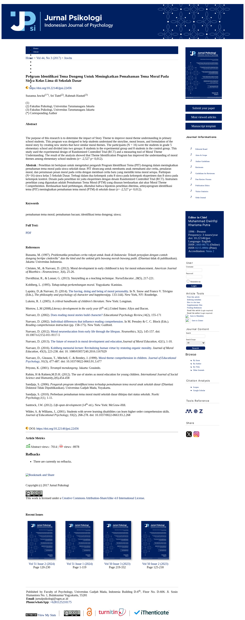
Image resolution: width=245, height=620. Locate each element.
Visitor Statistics (201, 191)
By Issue (196, 360)
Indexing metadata (194, 300)
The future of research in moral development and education (86, 341)
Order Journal (200, 198)
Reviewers (199, 167)
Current (36, 66)
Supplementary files (194, 305)
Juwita (68, 58)
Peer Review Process (203, 179)
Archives (37, 69)
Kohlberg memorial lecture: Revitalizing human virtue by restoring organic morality (101, 348)
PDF (28, 232)
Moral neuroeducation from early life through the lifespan (85, 331)
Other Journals (198, 370)
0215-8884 (201, 247)
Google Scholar (199, 390)
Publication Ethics (202, 185)
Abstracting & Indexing (43, 83)
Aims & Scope (201, 155)
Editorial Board (201, 149)
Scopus (196, 387)
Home (35, 48)
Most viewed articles (203, 117)
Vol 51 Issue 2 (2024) (42, 563)
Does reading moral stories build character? (77, 315)
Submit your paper (203, 108)
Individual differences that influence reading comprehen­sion (87, 321)
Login (35, 55)
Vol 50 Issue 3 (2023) (117, 563)
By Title (196, 367)
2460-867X (202, 244)
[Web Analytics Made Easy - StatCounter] (31, 615)
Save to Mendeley (197, 316)
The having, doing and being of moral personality (98, 291)
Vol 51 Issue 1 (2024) (80, 563)
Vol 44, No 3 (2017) (48, 58)
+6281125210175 (61, 602)
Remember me (195, 282)
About (36, 52)
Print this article (193, 297)
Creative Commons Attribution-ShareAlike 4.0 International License (103, 498)
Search (36, 62)
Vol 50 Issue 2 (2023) (155, 563)
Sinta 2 (210, 251)
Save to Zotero (197, 320)
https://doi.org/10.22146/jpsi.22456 (50, 88)
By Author (197, 364)
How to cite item (193, 302)
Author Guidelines (202, 161)
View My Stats (47, 615)
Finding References (194, 308)
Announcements (40, 72)
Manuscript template (203, 126)
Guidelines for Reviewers (205, 173)
